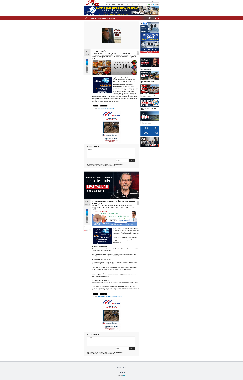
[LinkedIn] (87, 64)
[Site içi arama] (158, 18)
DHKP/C (107, 296)
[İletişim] (156, 18)
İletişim (120, 1)
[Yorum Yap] (87, 71)
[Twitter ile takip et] (120, 372)
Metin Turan (111, 296)
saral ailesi (112, 108)
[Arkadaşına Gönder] (87, 67)
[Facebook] (87, 60)
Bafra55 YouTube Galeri (110, 1)
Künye (116, 1)
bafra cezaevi (100, 296)
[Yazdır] (87, 69)
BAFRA (99, 108)
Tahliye (104, 296)
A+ (138, 51)
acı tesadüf (107, 108)
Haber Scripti (120, 375)
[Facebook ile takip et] (118, 372)
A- (138, 53)
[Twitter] (87, 62)
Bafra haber (103, 108)
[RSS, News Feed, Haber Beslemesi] (123, 372)
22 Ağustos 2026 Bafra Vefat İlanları (98, 18)
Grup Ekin (116, 296)
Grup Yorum (120, 296)
